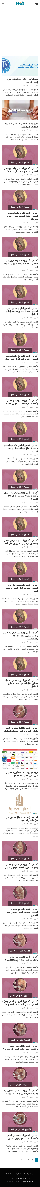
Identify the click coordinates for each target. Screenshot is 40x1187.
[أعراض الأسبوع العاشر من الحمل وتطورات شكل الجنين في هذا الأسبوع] (20, 944)
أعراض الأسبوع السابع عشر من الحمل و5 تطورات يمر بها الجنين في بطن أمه (21, 542)
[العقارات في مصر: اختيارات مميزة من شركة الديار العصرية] (20, 804)
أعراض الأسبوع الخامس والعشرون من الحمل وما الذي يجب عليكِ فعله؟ (21, 170)
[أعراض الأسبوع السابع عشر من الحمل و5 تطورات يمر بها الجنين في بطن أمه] (20, 527)
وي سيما (27, 1178)
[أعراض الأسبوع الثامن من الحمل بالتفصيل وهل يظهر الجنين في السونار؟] (20, 1033)
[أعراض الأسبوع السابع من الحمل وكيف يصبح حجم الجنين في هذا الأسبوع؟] (20, 1077)
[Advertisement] (20, 31)
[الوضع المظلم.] (7, 4)
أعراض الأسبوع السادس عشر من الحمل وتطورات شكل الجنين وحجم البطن (22, 588)
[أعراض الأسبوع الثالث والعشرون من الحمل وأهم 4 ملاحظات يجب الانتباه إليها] (20, 247)
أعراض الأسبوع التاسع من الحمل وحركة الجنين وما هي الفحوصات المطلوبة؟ (20, 1003)
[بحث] (3, 3)
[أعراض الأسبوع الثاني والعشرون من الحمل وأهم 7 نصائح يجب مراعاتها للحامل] (20, 295)
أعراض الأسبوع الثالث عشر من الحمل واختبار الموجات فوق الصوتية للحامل (21, 729)
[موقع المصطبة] (20, 3)
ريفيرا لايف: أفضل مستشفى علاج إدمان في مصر (22, 80)
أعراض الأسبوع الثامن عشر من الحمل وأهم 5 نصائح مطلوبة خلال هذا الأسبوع (21, 495)
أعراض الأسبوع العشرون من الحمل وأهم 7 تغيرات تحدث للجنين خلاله (22, 402)
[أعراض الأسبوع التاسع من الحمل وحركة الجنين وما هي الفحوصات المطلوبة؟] (20, 988)
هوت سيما (19, 1178)
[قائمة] (36, 3)
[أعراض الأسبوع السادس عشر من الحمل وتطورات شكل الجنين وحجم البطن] (20, 572)
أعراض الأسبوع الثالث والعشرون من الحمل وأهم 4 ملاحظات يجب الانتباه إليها (21, 263)
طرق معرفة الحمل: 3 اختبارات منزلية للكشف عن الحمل (21, 125)
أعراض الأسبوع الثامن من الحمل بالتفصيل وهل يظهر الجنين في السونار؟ (20, 1047)
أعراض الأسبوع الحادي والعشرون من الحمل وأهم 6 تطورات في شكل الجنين (21, 357)
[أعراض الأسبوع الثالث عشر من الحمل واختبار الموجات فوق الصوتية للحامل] (20, 715)
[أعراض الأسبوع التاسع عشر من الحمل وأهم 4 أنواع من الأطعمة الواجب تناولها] (20, 432)
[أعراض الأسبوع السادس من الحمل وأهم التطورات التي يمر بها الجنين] (20, 1122)
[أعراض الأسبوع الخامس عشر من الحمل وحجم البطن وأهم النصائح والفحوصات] (20, 619)
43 (21, 1160)
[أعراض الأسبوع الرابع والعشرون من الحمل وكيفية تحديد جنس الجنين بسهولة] (20, 200)
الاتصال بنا (8, 1181)
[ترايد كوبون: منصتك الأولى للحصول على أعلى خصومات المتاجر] (20, 759)
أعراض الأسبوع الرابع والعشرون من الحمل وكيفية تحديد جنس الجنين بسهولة (22, 216)
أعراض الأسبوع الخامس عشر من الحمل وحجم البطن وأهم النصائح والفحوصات (20, 635)
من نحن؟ (16, 1181)
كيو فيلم (10, 1178)
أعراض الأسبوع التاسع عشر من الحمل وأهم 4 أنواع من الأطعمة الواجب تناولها (21, 448)
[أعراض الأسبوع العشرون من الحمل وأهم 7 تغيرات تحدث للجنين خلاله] (20, 387)
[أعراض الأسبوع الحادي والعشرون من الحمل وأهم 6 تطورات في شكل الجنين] (20, 343)
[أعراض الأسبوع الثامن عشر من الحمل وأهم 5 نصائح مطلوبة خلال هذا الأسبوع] (20, 479)
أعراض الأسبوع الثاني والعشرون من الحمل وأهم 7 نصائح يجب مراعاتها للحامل (22, 311)
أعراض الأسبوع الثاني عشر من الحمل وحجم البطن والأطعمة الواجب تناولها (21, 866)
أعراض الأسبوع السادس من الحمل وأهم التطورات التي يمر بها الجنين (22, 1137)
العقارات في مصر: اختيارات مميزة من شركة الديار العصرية (22, 819)
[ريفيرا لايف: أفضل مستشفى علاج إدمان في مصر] (20, 66)
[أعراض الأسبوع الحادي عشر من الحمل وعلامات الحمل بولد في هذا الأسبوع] (20, 896)
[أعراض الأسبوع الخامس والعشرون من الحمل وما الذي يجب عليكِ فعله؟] (20, 155)
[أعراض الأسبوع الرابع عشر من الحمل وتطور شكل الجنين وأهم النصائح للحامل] (20, 667)
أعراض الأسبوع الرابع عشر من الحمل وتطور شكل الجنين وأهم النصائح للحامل (21, 683)
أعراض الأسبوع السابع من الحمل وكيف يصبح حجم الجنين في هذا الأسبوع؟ (20, 1092)
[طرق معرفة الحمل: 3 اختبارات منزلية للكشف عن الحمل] (20, 110)
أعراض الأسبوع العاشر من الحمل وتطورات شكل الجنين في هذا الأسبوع (21, 958)
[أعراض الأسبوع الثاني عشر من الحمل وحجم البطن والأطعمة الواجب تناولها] (20, 851)
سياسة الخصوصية (27, 1181)
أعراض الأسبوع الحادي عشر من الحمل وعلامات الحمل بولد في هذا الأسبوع (22, 912)
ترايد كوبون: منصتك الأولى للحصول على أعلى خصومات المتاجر (22, 774)
